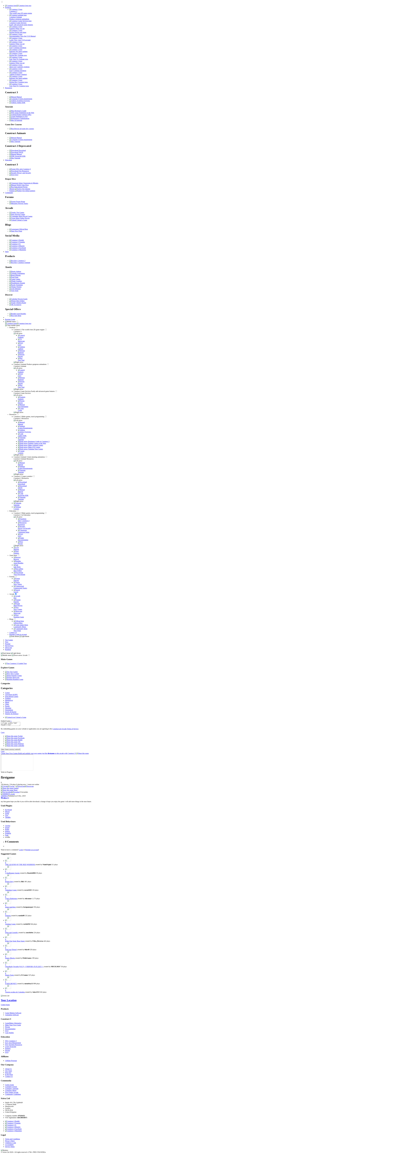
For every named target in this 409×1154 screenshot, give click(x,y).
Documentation (10, 1029)
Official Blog (23, 229)
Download (22, 150)
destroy (7, 831)
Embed (15, 788)
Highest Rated (21, 303)
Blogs (11, 619)
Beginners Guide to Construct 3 (38, 441)
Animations (21, 273)
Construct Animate (30, 364)
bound (7, 827)
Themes (19, 287)
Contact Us (13, 632)
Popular (7, 644)
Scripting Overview (23, 101)
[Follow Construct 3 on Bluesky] (17, 246)
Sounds (22, 283)
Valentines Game (11, 890)
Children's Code (10, 1143)
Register (8, 319)
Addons (18, 271)
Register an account (31, 850)
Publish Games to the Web (37, 443)
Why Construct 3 (11, 1041)
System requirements (25, 99)
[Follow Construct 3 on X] (15, 244)
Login (13, 319)
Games (17, 279)
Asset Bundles (21, 314)
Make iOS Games (34, 447)
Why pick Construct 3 (23, 169)
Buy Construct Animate (22, 262)
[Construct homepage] (18, 5)
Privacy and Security (24, 173)
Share (15, 790)
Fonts (16, 277)
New (6, 642)
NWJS (20, 152)
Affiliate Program (11, 1061)
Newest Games (19, 214)
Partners (8, 1048)
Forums (12, 577)
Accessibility (9, 1145)
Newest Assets (22, 299)
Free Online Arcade (11, 1092)
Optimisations (24, 118)
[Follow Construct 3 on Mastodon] (17, 250)
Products (8, 7)
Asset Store (13, 555)
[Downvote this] (25, 786)
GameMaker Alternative (13, 1023)
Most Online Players (22, 218)
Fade (6, 835)
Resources (8, 88)
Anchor (7, 826)
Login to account (21, 634)
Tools (16, 291)
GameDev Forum (11, 1087)
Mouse (7, 812)
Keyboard (8, 810)
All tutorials (18, 120)
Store (7, 252)
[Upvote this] (7, 786)
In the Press (9, 1074)
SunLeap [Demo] (11, 949)
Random (8, 649)
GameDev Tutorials (11, 1088)
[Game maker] (18, 323)
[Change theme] (19, 636)
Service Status (10, 1147)
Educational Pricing (20, 187)
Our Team (8, 1071)
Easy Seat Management (13, 1043)
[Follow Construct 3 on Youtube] (17, 242)
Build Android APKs (24, 115)
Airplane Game (10, 924)
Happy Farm (9, 975)
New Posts (18, 231)
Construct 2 (23, 476)
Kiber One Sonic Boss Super (15, 941)
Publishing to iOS (21, 116)
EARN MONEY (11, 983)
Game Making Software (13, 1013)
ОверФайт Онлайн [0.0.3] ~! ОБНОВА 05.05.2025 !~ (24, 966)
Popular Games (16, 675)
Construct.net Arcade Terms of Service (65, 729)
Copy (3, 732)
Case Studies (9, 1033)
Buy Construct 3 (19, 261)
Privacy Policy (10, 1141)
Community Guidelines (13, 1094)
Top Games (20, 212)
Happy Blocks (10, 958)
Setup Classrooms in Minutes (28, 183)
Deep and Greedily (11, 932)
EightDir (8, 833)
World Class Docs (22, 185)
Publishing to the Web (26, 113)
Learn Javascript (10, 1047)
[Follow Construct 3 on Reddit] (16, 240)
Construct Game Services (34, 391)
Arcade (12, 594)
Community (9, 193)
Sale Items (17, 316)
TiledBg (8, 817)
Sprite (7, 813)
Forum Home (20, 201)
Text (6, 815)
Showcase (8, 648)
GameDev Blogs (10, 1090)
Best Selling (20, 301)
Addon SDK (20, 103)
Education (8, 160)
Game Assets (9, 1085)
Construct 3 (29, 330)
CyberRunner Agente (12, 873)
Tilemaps (17, 289)
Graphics (18, 281)
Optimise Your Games (35, 449)
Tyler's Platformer (11, 898)
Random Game (18, 679)
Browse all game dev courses (24, 129)
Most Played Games (25, 216)
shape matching (10, 907)
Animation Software (12, 1015)
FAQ (16, 175)
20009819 (4, 796)
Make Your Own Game (13, 1025)
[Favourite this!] (10, 792)
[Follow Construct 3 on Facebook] (17, 248)
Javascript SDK (20, 156)
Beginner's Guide (20, 111)
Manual (19, 97)
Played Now (9, 646)
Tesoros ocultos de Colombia (15, 992)
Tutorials (17, 141)
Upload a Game (21, 220)
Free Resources (23, 171)
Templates (19, 285)
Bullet (7, 829)
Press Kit (8, 1073)
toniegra (8, 915)
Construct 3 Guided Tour (18, 663)
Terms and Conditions (12, 1139)
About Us (8, 1069)
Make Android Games (35, 445)
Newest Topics (23, 203)
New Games (14, 674)
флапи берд (9, 881)
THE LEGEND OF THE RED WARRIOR (20, 864)
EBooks (18, 275)
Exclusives (17, 305)
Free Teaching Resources (13, 1045)
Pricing (7, 1027)
